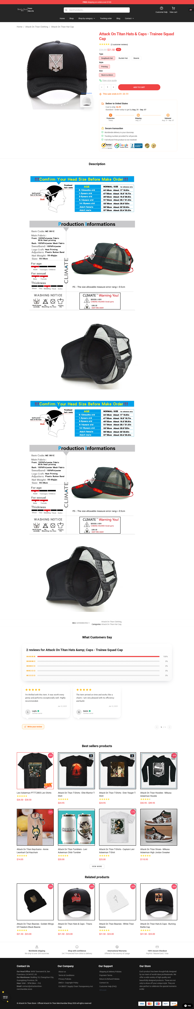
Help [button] (189, 1006)
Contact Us (103, 983)
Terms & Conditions (66, 975)
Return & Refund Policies (109, 979)
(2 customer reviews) (119, 44)
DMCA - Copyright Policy (68, 983)
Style (101, 62)
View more (97, 866)
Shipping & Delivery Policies (110, 972)
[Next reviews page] (169, 727)
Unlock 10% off (5, 997)
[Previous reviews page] (156, 727)
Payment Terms (105, 975)
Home (19, 27)
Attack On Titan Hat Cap (62, 27)
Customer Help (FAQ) (108, 986)
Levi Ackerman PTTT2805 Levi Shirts (34, 793)
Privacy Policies (64, 979)
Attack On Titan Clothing (36, 27)
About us (62, 972)
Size (101, 71)
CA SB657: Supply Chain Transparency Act (75, 986)
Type (101, 54)
